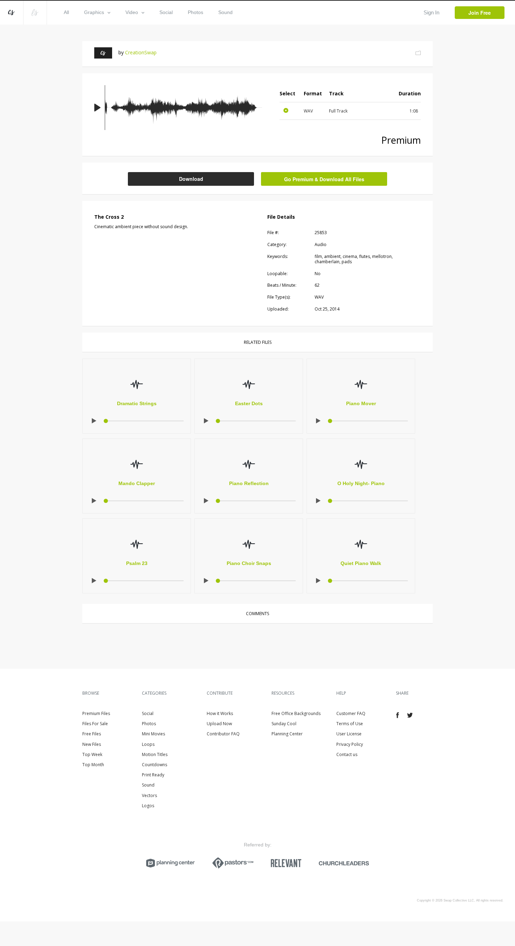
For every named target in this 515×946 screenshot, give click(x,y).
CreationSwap (141, 52)
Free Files (91, 734)
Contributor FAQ (223, 734)
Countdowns (154, 765)
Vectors (149, 795)
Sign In (431, 12)
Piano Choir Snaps (249, 563)
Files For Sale (95, 724)
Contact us (346, 754)
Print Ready (153, 775)
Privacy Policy (349, 744)
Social (166, 12)
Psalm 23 (136, 563)
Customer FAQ (350, 713)
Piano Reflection (249, 483)
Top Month (93, 765)
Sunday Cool (284, 724)
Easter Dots (249, 403)
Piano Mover (361, 403)
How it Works (220, 713)
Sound (225, 12)
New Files (91, 744)
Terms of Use (349, 724)
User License (349, 734)
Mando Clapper (136, 483)
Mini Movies (153, 734)
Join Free (479, 12)
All (66, 12)
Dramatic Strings (137, 403)
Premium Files (96, 713)
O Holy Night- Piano (361, 483)
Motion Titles (154, 754)
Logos (148, 806)
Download (191, 178)
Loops (148, 744)
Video (131, 12)
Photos (195, 12)
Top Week (92, 754)
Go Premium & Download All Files (324, 179)
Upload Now (219, 724)
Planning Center (287, 734)
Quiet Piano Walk (361, 563)
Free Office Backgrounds (296, 713)
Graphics (94, 12)
